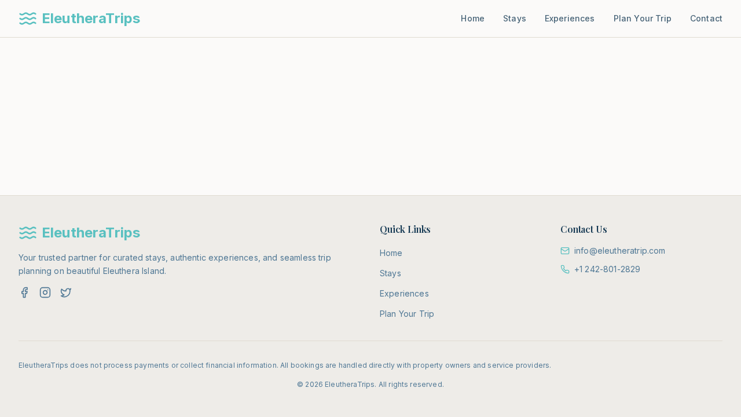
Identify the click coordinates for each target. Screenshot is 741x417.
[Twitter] (66, 292)
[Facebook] (24, 292)
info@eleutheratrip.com (620, 250)
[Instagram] (45, 292)
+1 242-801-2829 (607, 269)
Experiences (570, 18)
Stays (514, 18)
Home (473, 18)
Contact (706, 18)
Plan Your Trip (643, 18)
